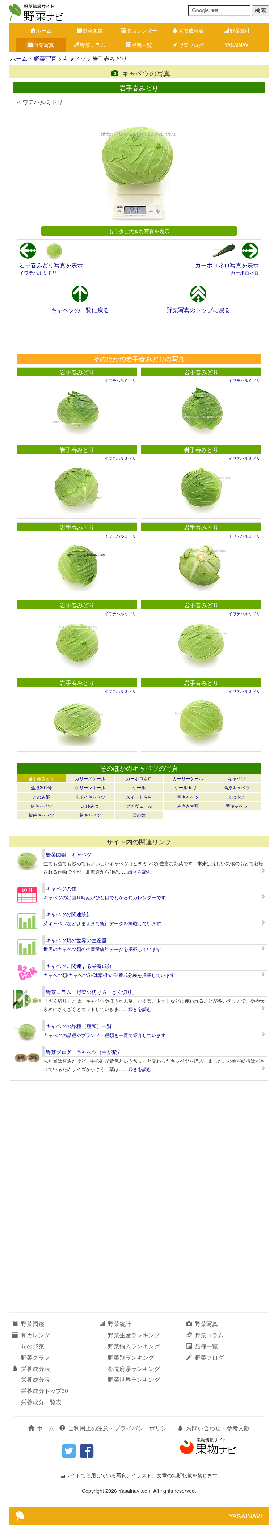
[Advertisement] (138, 335)
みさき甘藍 (188, 806)
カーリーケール (188, 778)
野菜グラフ (35, 1357)
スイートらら (139, 797)
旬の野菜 (32, 1346)
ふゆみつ (90, 806)
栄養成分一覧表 (41, 1402)
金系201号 (41, 787)
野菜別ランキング (131, 1357)
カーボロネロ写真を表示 (227, 265)
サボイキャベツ (90, 797)
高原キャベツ (237, 787)
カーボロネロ (245, 272)
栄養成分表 (191, 30)
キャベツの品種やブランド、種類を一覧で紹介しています (104, 1035)
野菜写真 (44, 44)
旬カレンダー (142, 30)
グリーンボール (90, 787)
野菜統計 (240, 30)
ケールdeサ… (187, 787)
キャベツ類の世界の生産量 (76, 940)
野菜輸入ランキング (134, 1346)
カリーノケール (90, 778)
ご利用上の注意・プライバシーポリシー (120, 1428)
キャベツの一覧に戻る (80, 310)
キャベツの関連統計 (69, 914)
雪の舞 (139, 815)
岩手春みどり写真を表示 (51, 265)
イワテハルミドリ (38, 272)
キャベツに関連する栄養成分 (79, 965)
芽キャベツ (90, 815)
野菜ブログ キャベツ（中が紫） (84, 1051)
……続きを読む (135, 871)
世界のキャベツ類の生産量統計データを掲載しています (102, 949)
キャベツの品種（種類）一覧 (79, 1025)
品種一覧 (142, 44)
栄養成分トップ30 (44, 1390)
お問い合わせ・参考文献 (218, 1428)
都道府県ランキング (134, 1368)
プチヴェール (139, 806)
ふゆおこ (236, 797)
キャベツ (74, 58)
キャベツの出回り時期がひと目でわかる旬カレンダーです (104, 897)
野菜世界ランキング (134, 1379)
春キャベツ (188, 797)
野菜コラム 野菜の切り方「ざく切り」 (91, 991)
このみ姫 (41, 797)
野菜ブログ (191, 44)
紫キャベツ (237, 806)
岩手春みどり (77, 372)
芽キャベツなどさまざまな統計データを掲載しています (102, 923)
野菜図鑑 (93, 30)
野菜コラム (92, 44)
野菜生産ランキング (134, 1335)
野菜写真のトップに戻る (198, 310)
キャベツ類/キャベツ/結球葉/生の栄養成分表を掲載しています (109, 975)
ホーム (43, 30)
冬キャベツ (41, 806)
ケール (139, 787)
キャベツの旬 (61, 888)
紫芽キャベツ (41, 815)
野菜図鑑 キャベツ (69, 854)
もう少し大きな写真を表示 (139, 231)
